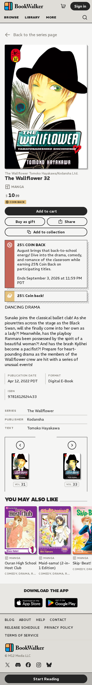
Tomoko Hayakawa (43, 428)
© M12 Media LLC (18, 655)
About (25, 619)
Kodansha (35, 419)
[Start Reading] (46, 107)
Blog (9, 619)
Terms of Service (21, 635)
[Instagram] (39, 665)
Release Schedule (22, 627)
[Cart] (63, 6)
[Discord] (18, 665)
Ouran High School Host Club (20, 565)
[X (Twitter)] (7, 665)
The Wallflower (40, 411)
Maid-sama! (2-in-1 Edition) (54, 565)
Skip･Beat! (82, 563)
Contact (58, 619)
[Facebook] (28, 665)
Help (40, 619)
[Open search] (85, 17)
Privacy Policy (58, 627)
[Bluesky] (49, 665)
